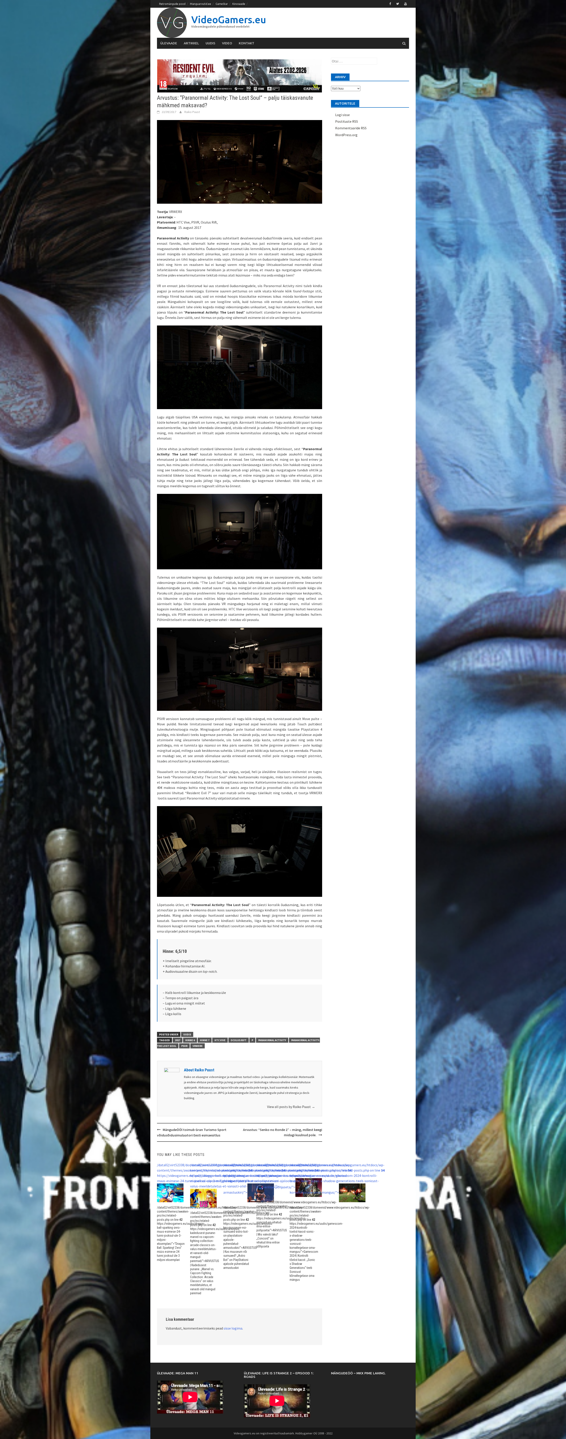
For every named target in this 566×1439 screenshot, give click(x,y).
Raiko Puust (192, 112)
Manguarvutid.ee (200, 3)
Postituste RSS (346, 121)
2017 (177, 1040)
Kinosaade (238, 3)
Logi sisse (342, 115)
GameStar (222, 3)
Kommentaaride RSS (351, 128)
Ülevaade (168, 43)
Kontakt (246, 43)
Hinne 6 (190, 1040)
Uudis (210, 43)
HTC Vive (220, 1040)
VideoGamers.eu (228, 19)
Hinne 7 (204, 1040)
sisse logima (233, 1328)
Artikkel (191, 43)
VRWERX (198, 1046)
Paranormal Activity (272, 1040)
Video (227, 43)
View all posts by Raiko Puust (291, 1106)
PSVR (184, 1046)
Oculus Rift (239, 1040)
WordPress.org (346, 135)
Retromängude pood (172, 3)
